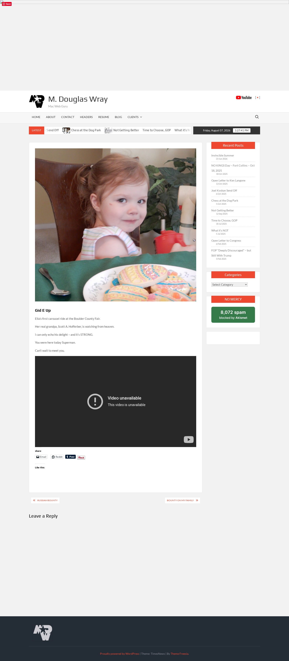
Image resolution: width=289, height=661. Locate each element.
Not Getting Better (106, 130)
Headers (86, 117)
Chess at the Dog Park (66, 130)
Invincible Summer (222, 155)
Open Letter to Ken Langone (228, 180)
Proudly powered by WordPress (119, 653)
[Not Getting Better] (89, 130)
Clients (133, 117)
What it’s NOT (164, 130)
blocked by (233, 315)
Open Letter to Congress (226, 240)
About (50, 117)
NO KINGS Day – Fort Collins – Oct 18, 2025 (233, 168)
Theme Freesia (179, 653)
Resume (103, 117)
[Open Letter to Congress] (181, 130)
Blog (118, 117)
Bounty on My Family (180, 500)
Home (36, 117)
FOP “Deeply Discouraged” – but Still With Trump (231, 253)
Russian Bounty (47, 500)
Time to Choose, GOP (137, 130)
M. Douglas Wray (78, 98)
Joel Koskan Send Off (224, 190)
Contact (67, 117)
